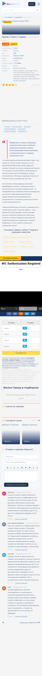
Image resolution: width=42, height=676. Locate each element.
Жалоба (24, 519)
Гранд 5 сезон (9, 251)
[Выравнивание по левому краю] (22, 468)
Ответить (18, 519)
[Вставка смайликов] (33, 468)
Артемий (11, 554)
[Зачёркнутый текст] (18, 468)
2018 (14, 53)
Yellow (15, 48)
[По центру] (26, 468)
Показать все (21, 353)
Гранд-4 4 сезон (27, 247)
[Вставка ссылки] (37, 468)
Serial (13, 4)
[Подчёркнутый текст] (14, 468)
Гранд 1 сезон (9, 242)
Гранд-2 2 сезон (25, 242)
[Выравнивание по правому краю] (29, 468)
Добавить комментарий (16, 485)
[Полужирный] (7, 468)
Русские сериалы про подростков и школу (21, 396)
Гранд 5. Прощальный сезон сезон (18, 237)
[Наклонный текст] (10, 468)
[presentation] (34, 420)
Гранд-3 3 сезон (10, 247)
